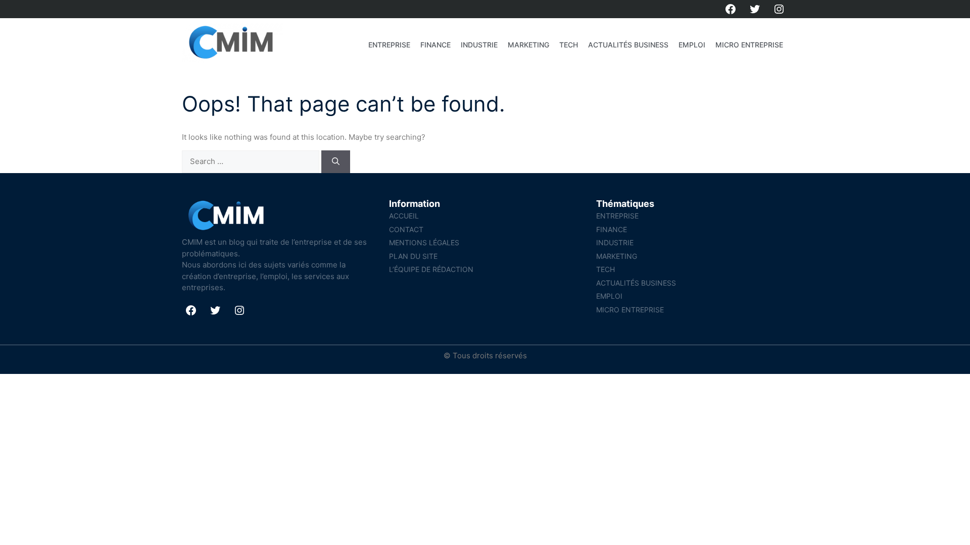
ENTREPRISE (389, 44)
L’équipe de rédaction (431, 269)
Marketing (528, 44)
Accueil (404, 215)
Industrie (479, 44)
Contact (406, 229)
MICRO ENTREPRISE (749, 44)
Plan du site (413, 256)
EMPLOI (691, 44)
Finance (435, 44)
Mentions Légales (424, 242)
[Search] (335, 161)
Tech (568, 44)
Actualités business (628, 44)
